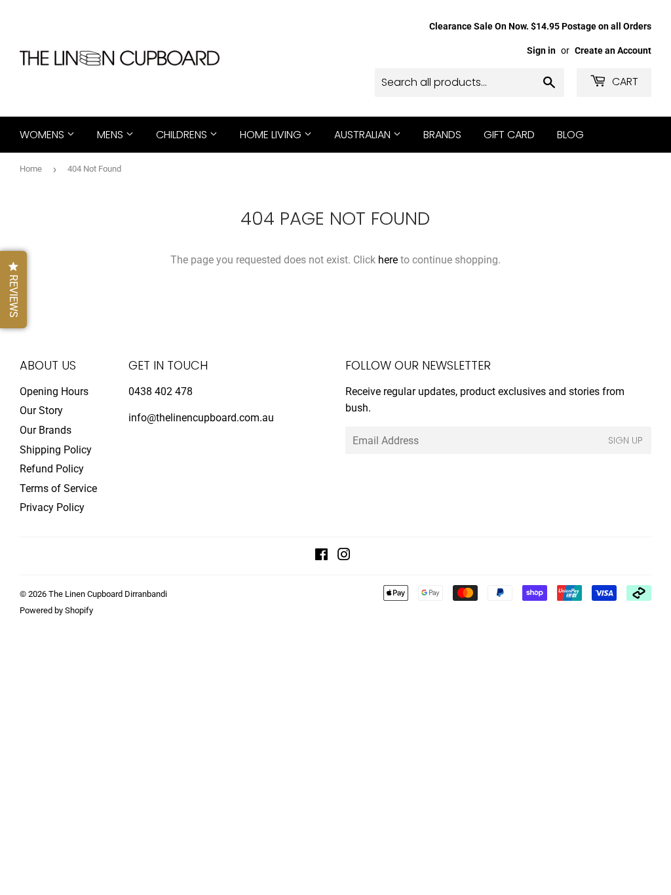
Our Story (41, 410)
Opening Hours (54, 391)
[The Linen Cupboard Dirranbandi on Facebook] (321, 556)
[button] (13, 289)
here (388, 260)
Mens (111, 134)
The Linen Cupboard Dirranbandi (107, 594)
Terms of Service (58, 488)
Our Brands (45, 430)
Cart (623, 81)
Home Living (272, 134)
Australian (363, 134)
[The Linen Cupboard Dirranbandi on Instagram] (344, 556)
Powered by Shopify (56, 610)
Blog (570, 134)
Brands (442, 134)
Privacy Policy (52, 507)
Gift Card (509, 134)
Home (31, 169)
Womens (43, 134)
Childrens (183, 134)
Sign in (541, 50)
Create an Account (613, 50)
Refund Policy (52, 469)
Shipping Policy (56, 450)
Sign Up (625, 440)
